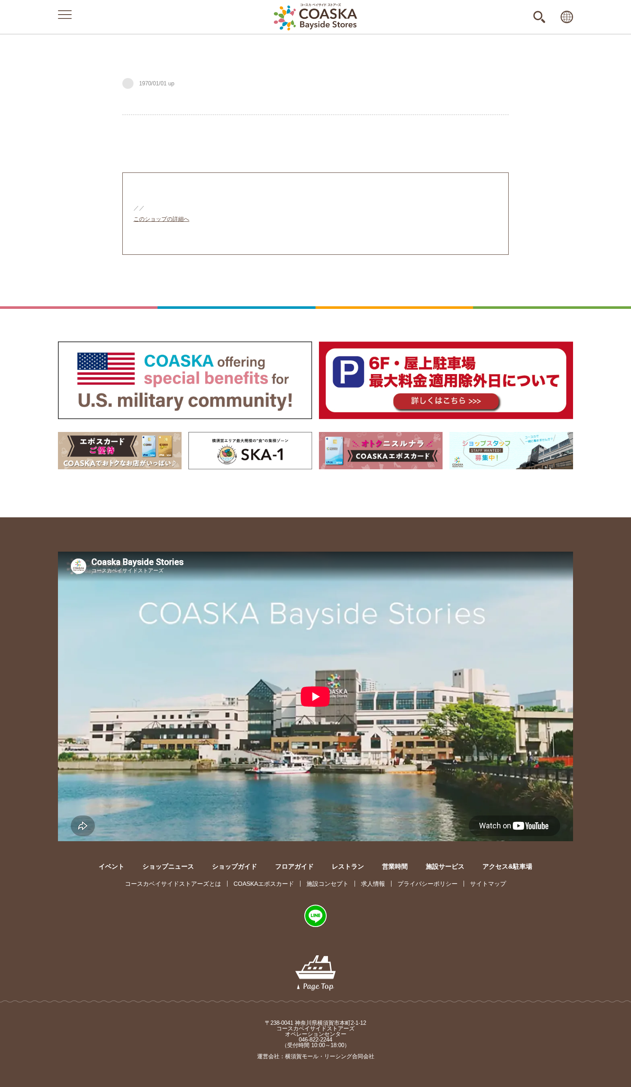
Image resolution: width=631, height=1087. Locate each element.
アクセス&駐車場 (507, 866)
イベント (111, 866)
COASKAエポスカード (264, 883)
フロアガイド (294, 866)
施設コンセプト (327, 883)
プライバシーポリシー (427, 883)
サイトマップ (488, 883)
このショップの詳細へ (161, 219)
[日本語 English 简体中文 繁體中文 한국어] (567, 17)
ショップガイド (234, 866)
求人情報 (373, 883)
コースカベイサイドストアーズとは (173, 883)
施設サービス (445, 866)
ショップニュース (168, 866)
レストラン (348, 866)
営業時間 (395, 866)
